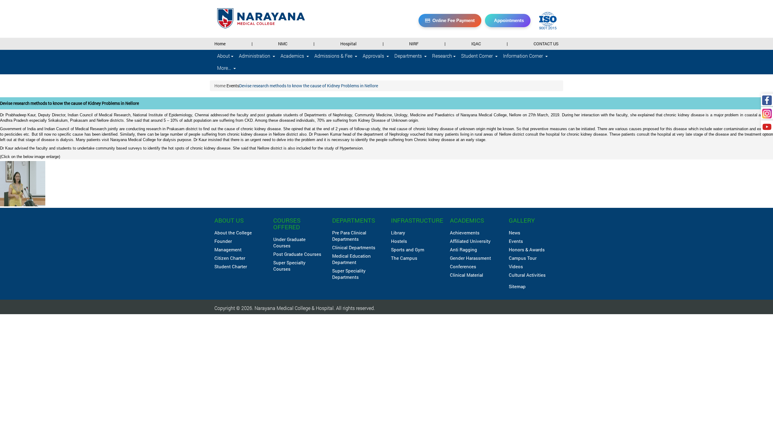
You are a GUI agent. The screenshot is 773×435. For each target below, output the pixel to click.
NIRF (414, 44)
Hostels (399, 241)
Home (220, 44)
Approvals (374, 56)
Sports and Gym (407, 249)
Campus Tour (523, 258)
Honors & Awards (527, 249)
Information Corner (523, 56)
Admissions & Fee (334, 56)
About (224, 56)
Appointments (509, 20)
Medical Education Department (351, 259)
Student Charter (230, 266)
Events (232, 86)
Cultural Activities (527, 275)
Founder (223, 241)
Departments (408, 56)
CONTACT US (546, 44)
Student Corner (477, 56)
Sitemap (517, 286)
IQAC (476, 44)
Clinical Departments (353, 247)
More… (224, 68)
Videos (516, 266)
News (514, 233)
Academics (293, 56)
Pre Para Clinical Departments (349, 236)
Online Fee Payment (453, 20)
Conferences (463, 266)
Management (228, 249)
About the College (233, 233)
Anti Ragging (463, 249)
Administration (255, 56)
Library (398, 233)
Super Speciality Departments (349, 274)
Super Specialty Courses (289, 265)
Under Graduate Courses (289, 242)
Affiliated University (470, 241)
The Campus (404, 258)
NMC (282, 44)
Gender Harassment (470, 258)
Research (442, 56)
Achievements (465, 233)
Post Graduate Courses (297, 254)
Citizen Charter (229, 258)
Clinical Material (466, 275)
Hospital (348, 44)
